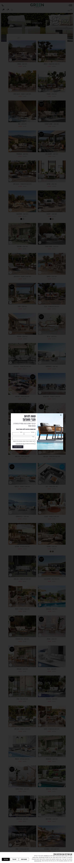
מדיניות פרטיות (37, 861)
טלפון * (21, 432)
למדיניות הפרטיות (21, 443)
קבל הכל (6, 859)
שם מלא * (32, 432)
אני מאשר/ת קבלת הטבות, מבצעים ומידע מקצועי (23, 441)
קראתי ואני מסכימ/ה (25, 443)
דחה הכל (14, 859)
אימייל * (32, 436)
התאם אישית (24, 859)
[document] (37, 431)
